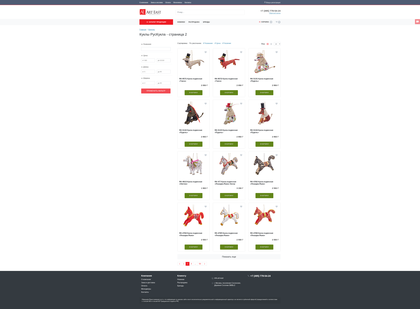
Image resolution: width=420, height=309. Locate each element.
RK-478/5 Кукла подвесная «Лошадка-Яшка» (226, 234)
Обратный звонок (275, 13)
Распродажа (194, 22)
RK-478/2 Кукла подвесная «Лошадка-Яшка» (261, 183)
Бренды (206, 22)
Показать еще (229, 256)
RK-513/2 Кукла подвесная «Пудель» (190, 131)
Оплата (168, 2)
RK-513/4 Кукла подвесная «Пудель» (261, 131)
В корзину (193, 92)
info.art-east (218, 278)
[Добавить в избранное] (206, 52)
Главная (142, 30)
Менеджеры (177, 2)
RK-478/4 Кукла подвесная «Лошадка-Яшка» (190, 234)
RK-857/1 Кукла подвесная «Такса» (190, 80)
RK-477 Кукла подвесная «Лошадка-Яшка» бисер (225, 183)
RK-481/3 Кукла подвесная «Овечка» (190, 183)
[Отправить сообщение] (417, 21)
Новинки (181, 22)
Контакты (188, 2)
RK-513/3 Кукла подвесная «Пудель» (226, 131)
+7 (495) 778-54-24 (270, 11)
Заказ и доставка (157, 2)
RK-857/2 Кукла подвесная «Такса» (226, 80)
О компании (143, 2)
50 (200, 264)
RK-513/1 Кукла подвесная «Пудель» (261, 80)
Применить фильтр (155, 91)
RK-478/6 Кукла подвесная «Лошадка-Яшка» (261, 234)
